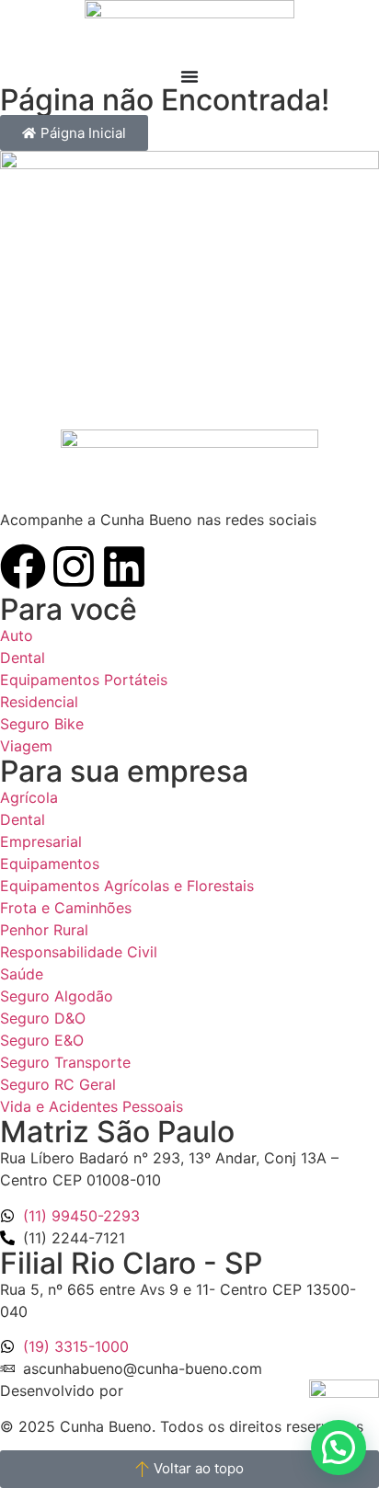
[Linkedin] (124, 566)
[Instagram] (74, 566)
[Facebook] (23, 566)
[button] (338, 1447)
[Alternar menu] (189, 76)
